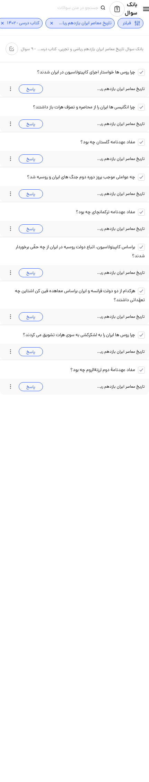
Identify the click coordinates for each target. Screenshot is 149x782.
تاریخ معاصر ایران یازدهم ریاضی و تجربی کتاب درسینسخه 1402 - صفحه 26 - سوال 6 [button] (121, 351)
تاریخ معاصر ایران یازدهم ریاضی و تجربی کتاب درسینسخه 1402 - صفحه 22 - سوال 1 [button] (121, 89)
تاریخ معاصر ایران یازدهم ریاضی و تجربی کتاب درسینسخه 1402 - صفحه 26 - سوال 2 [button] (121, 193)
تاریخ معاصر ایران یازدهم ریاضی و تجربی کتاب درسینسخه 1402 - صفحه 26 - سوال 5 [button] (121, 316)
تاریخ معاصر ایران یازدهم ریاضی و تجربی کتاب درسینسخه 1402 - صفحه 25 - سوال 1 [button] (121, 123)
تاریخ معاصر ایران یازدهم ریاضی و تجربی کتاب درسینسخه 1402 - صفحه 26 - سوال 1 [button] (121, 158)
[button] (141, 9)
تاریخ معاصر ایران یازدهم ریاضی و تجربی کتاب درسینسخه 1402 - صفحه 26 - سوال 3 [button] (121, 228)
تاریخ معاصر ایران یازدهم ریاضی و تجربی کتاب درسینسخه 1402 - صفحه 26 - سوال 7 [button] (121, 386)
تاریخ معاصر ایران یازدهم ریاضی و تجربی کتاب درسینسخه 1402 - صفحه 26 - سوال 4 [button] (121, 272)
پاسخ (30, 89)
